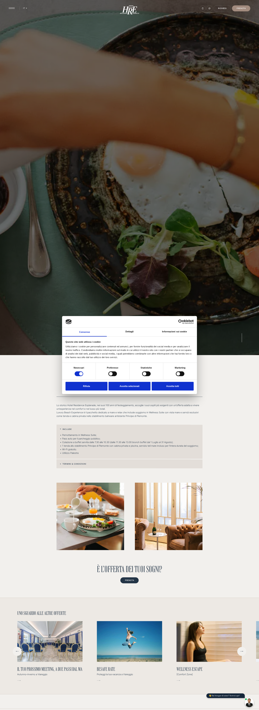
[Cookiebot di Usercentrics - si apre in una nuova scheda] (180, 321)
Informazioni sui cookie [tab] (174, 331)
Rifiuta (86, 386)
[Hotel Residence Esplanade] (129, 9)
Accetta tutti (172, 386)
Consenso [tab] (84, 332)
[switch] (112, 373)
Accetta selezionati (129, 386)
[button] (129, 429)
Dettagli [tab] (129, 331)
